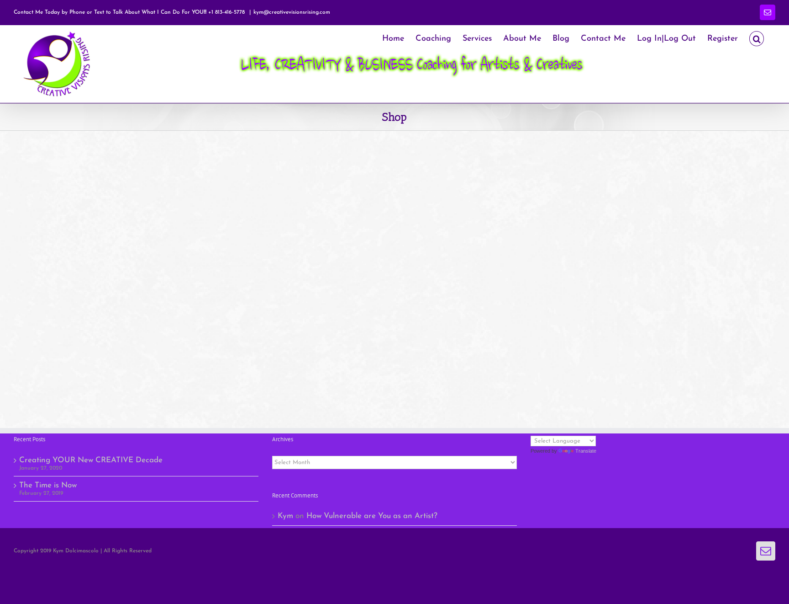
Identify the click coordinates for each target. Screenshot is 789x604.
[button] (756, 37)
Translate (585, 451)
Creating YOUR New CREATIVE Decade (91, 460)
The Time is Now (48, 485)
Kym (285, 516)
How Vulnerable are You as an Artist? (371, 516)
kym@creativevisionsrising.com (291, 12)
